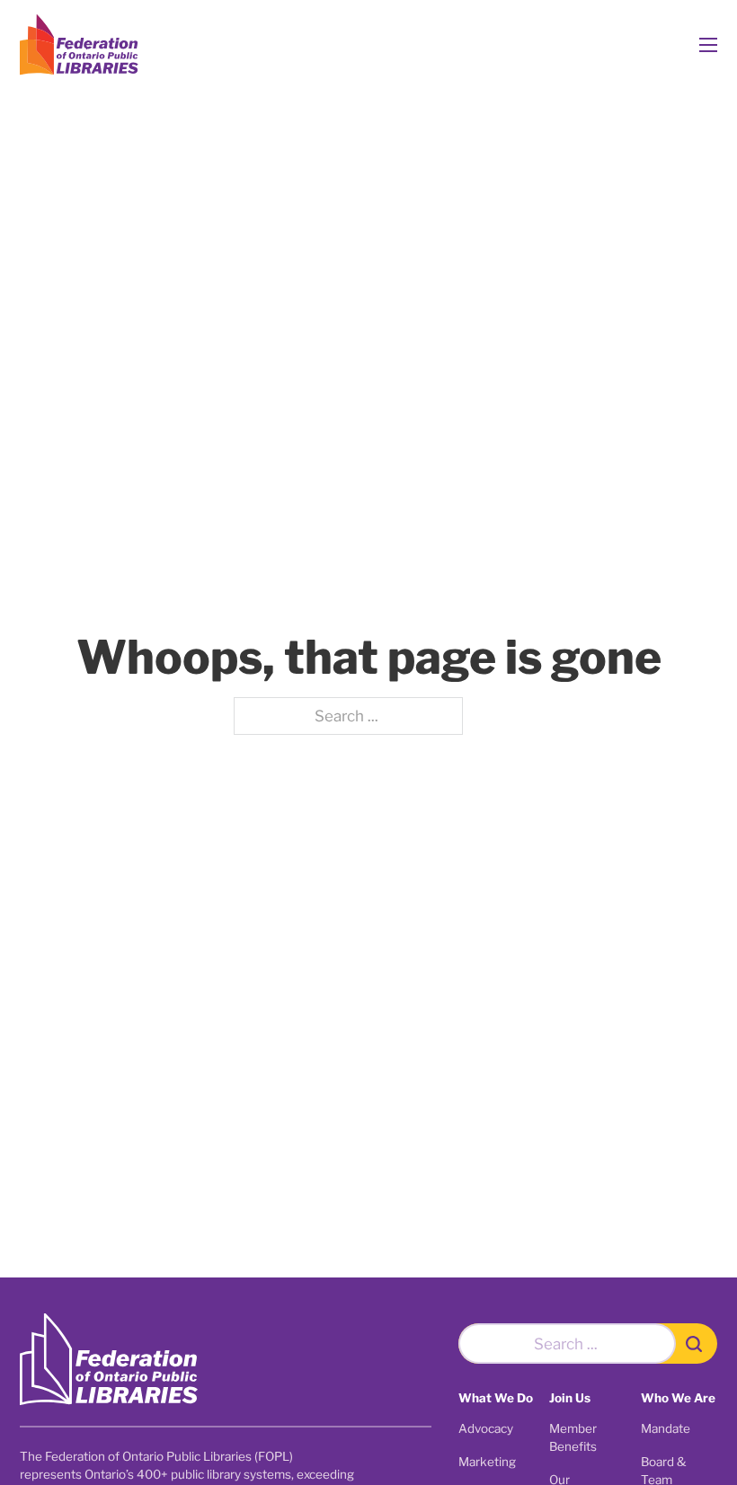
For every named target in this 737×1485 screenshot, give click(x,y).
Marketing (487, 1461)
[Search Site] (696, 1343)
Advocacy (485, 1428)
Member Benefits (573, 1437)
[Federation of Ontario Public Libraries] (109, 1359)
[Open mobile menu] (708, 45)
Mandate (665, 1428)
